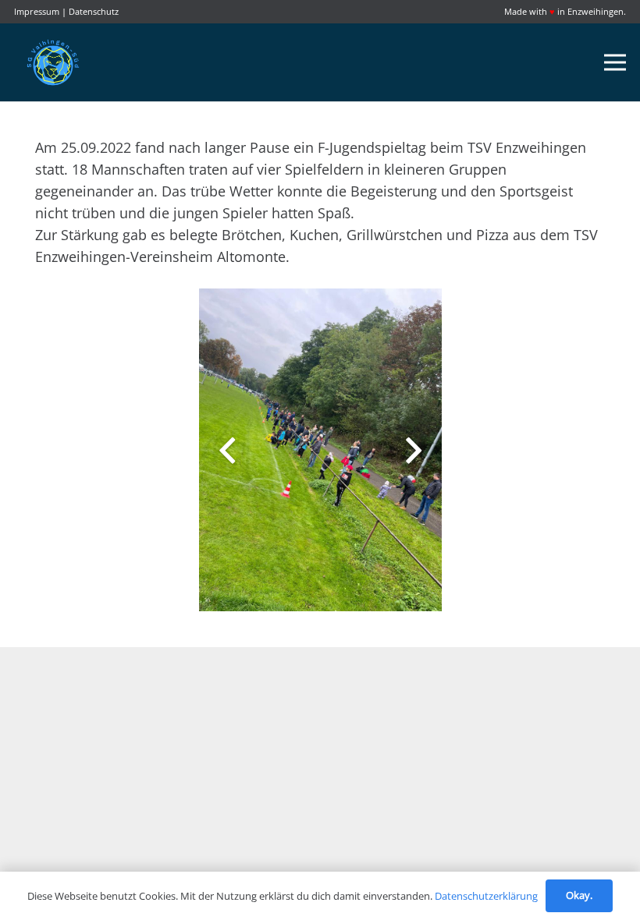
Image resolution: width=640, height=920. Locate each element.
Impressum (36, 11)
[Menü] (615, 62)
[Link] (53, 62)
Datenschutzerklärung (486, 896)
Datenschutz (94, 11)
